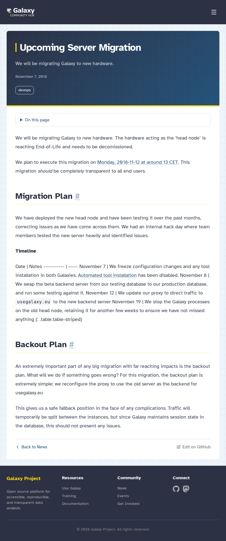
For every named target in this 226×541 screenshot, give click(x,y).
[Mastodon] (186, 489)
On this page (37, 120)
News (122, 488)
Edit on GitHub (196, 447)
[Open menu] (213, 12)
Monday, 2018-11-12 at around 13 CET (137, 162)
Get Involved (128, 503)
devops (24, 90)
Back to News (34, 447)
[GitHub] (176, 489)
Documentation (75, 503)
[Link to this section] (77, 196)
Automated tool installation (107, 275)
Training (69, 496)
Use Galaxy (71, 488)
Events (123, 496)
